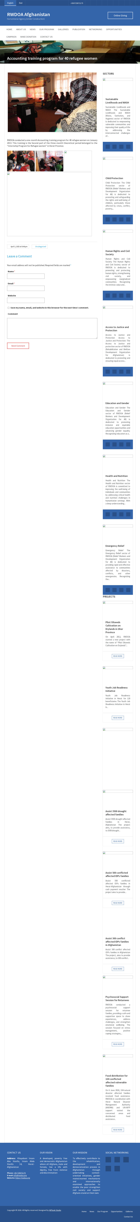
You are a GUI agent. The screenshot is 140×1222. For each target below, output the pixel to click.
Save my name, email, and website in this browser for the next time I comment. (50, 307)
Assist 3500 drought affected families (116, 813)
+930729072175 (77, 3)
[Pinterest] (104, 3)
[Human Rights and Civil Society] (118, 238)
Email (10, 283)
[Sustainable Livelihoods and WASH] (118, 86)
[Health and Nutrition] (118, 463)
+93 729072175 (20, 1173)
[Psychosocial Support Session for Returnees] (118, 984)
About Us (21, 29)
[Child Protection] (118, 165)
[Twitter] (93, 3)
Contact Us (46, 37)
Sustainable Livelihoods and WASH (117, 101)
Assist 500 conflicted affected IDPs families (117, 874)
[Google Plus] (99, 3)
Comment (13, 313)
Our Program (46, 29)
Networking (95, 29)
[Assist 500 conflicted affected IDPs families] (118, 859)
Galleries (63, 29)
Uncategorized (40, 246)
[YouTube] (116, 3)
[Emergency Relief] (118, 533)
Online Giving (120, 15)
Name (11, 271)
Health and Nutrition (117, 476)
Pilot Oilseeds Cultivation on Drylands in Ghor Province (114, 627)
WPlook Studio (55, 1210)
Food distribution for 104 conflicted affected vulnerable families (117, 1080)
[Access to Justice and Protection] (118, 314)
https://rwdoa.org (22, 1178)
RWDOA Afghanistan (28, 14)
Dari (20, 3)
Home (9, 29)
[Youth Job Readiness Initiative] (118, 674)
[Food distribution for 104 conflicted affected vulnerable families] (118, 1062)
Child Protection (114, 178)
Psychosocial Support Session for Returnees (117, 998)
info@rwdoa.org (20, 1175)
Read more (117, 656)
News (32, 29)
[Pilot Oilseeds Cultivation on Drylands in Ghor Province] (118, 609)
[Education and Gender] (118, 390)
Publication (78, 29)
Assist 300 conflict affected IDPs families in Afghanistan (117, 942)
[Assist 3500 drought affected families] (118, 798)
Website (12, 295)
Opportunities (114, 29)
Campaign (11, 37)
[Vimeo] (110, 3)
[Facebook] (88, 3)
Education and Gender (117, 403)
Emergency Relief (115, 545)
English (10, 3)
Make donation (28, 37)
